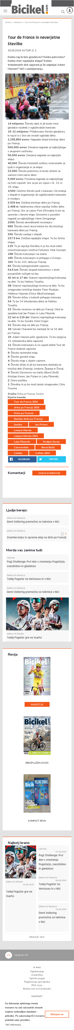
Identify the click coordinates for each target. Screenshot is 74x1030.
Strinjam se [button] (57, 1014)
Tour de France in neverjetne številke (41, 22)
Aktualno (18, 22)
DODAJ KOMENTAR (49, 473)
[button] (13, 1024)
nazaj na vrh (21, 955)
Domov (8, 22)
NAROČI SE (37, 704)
